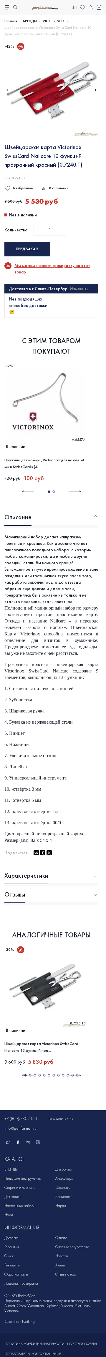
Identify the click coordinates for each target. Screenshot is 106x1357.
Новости (61, 1256)
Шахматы (62, 1187)
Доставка (11, 1238)
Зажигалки (63, 1196)
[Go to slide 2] (53, 491)
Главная (10, 21)
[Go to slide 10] (68, 1075)
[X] (49, 852)
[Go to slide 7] (53, 1075)
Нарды (60, 1206)
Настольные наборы (20, 1206)
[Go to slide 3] (35, 1075)
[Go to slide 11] (72, 1075)
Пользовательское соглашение (32, 1354)
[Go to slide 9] (63, 1075)
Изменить (79, 288)
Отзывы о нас (65, 1274)
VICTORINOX (53, 21)
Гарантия (11, 1247)
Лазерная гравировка (21, 1283)
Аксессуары (64, 1178)
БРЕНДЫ (30, 21)
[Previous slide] (12, 90)
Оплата (61, 1238)
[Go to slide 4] (39, 1075)
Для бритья (63, 1169)
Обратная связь (16, 1274)
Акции (60, 1265)
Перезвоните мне (60, 1119)
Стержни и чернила (20, 1187)
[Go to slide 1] (49, 491)
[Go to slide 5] (44, 1075)
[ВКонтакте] (36, 852)
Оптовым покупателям (72, 1247)
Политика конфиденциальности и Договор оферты (50, 1344)
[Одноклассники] (42, 852)
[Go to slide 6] (49, 1075)
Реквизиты (12, 1265)
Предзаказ (27, 248)
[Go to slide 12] (77, 1075)
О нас (9, 1256)
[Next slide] (90, 90)
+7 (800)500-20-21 (20, 1118)
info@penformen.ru (20, 1128)
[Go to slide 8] (58, 1075)
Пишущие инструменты (22, 1178)
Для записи (12, 1196)
